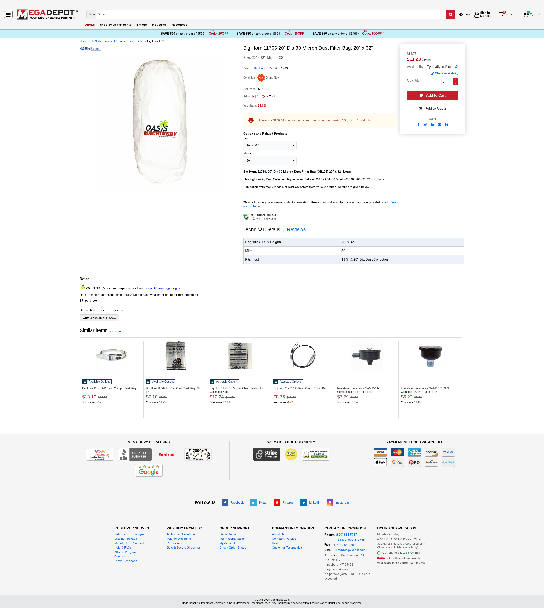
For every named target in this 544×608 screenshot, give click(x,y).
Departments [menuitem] (115, 24)
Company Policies (284, 538)
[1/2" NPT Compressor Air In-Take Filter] (430, 356)
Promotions (174, 543)
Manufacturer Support (129, 543)
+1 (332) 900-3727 (348, 539)
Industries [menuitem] (159, 24)
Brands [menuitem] (141, 24)
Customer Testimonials (287, 547)
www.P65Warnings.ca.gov (162, 288)
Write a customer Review (99, 317)
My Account (227, 543)
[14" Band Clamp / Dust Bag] (112, 356)
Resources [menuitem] (179, 24)
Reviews (296, 229)
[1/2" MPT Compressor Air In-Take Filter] (367, 356)
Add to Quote (436, 108)
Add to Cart (436, 95)
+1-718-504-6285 (344, 544)
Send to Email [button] (439, 125)
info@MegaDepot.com (350, 550)
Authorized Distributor (181, 534)
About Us (278, 534)
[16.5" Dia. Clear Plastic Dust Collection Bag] (239, 356)
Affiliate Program (125, 552)
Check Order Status (233, 547)
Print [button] (446, 124)
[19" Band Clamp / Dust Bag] (303, 356)
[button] (456, 66)
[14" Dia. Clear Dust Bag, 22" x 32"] (175, 356)
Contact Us (121, 556)
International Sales (232, 538)
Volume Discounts (179, 538)
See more (115, 331)
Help (467, 14)
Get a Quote (228, 534)
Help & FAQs (123, 547)
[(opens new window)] (160, 188)
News (275, 543)
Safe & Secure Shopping (183, 547)
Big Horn (260, 68)
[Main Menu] (8, 14)
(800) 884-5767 (346, 534)
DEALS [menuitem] (90, 24)
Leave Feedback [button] (125, 561)
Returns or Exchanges (129, 534)
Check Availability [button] (446, 73)
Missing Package (125, 538)
